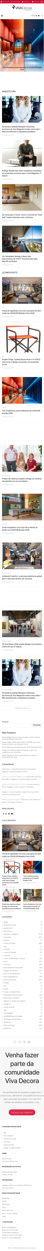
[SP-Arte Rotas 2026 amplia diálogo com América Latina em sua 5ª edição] (22, 623)
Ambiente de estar (23, 925)
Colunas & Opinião (23, 952)
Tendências (23, 1022)
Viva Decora (5, 1)
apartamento (23, 928)
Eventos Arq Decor (23, 980)
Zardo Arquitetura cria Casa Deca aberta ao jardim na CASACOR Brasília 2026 (32, 906)
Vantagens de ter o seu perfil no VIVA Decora (17, 1185)
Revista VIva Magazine (9, 1227)
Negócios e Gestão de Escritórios (23, 1001)
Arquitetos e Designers (23, 934)
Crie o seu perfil (7, 1188)
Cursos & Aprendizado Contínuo (23, 958)
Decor (23, 961)
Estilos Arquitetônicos (23, 977)
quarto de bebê (23, 1007)
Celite (4, 1216)
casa (23, 946)
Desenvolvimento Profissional (23, 968)
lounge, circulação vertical (23, 992)
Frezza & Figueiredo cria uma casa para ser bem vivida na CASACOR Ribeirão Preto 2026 (21, 738)
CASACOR (23, 949)
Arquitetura (23, 937)
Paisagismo (23, 1004)
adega (23, 922)
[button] (3, 45)
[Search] (42, 16)
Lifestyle (23, 983)
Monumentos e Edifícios (23, 998)
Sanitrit (4, 1201)
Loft (23, 986)
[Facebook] (15, 1042)
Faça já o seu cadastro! (22, 1112)
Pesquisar (5, 722)
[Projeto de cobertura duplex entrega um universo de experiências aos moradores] (22, 45)
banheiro (23, 940)
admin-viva (5, 769)
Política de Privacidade (9, 1172)
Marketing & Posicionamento (23, 995)
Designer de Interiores (23, 971)
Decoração (23, 964)
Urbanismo (23, 1028)
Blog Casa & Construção (10, 1230)
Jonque (4, 792)
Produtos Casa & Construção (11, 1235)
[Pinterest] (36, 16)
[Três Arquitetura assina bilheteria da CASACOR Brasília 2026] (22, 390)
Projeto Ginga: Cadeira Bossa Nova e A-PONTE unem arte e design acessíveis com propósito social (21, 362)
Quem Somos (6, 1159)
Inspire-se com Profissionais (11, 1238)
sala (23, 1010)
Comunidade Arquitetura (10, 1232)
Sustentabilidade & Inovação (23, 1016)
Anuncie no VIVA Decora (10, 1161)
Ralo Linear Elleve (7, 1210)
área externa (23, 931)
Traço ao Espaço (23, 1025)
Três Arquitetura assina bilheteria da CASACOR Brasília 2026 (21, 747)
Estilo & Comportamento (23, 974)
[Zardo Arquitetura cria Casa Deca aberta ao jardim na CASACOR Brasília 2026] (22, 507)
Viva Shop (36, 1)
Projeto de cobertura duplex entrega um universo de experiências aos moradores (22, 68)
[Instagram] (34, 16)
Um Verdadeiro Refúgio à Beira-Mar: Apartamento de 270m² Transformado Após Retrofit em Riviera (20, 258)
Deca (3, 1207)
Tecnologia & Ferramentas (23, 1019)
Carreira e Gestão (23, 943)
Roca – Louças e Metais (10, 1213)
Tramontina (6, 1204)
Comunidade (16, 1)
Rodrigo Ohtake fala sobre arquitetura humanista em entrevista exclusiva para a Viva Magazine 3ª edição (22, 173)
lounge (23, 989)
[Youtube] (38, 16)
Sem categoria (23, 1013)
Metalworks (6, 1198)
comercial (23, 955)
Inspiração (27, 1)
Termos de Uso (7, 1175)
